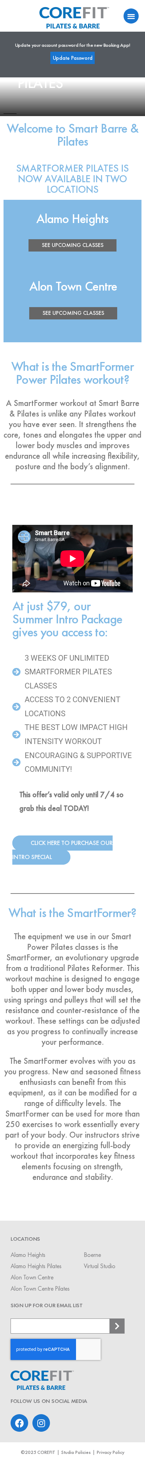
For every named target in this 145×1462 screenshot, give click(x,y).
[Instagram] (41, 1423)
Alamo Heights (28, 1255)
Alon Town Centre (32, 1277)
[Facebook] (19, 1423)
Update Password (73, 58)
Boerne (92, 1255)
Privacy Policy (111, 1452)
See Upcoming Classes (72, 245)
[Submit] (117, 1326)
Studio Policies (76, 1452)
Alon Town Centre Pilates (40, 1288)
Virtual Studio (99, 1266)
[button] (131, 16)
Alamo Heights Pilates (36, 1266)
